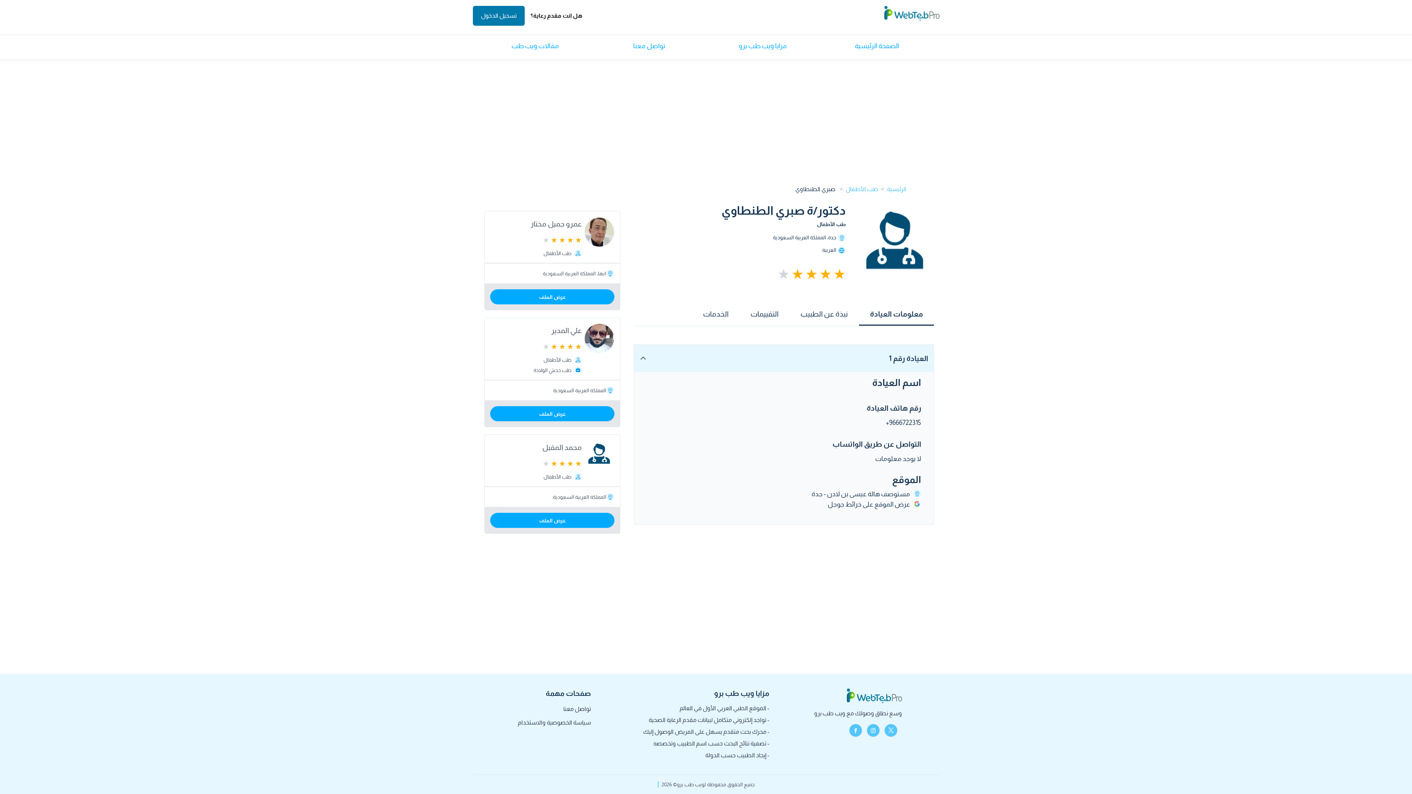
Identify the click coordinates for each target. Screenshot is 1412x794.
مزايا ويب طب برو (763, 46)
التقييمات (764, 314)
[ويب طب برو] (911, 16)
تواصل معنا (649, 46)
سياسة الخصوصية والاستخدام (554, 722)
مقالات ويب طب (535, 46)
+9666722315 (903, 422)
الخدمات (715, 314)
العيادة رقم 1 (908, 358)
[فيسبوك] (855, 730)
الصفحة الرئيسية (877, 46)
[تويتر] (891, 730)
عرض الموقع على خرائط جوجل (869, 504)
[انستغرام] (873, 730)
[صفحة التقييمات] (783, 274)
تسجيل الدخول (499, 15)
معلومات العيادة (896, 314)
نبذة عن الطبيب (824, 314)
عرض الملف (552, 297)
